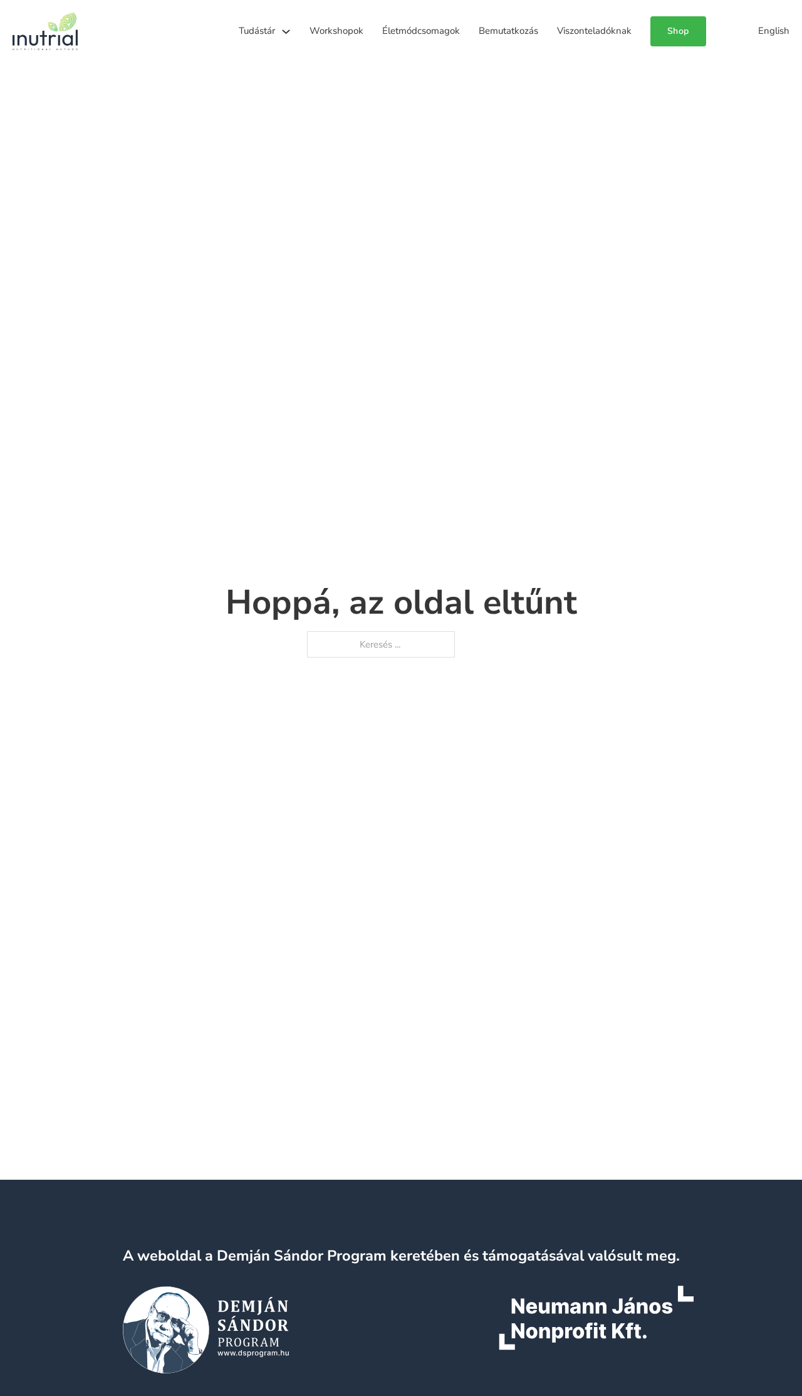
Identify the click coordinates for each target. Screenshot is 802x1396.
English (773, 30)
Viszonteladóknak (594, 30)
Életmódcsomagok (421, 30)
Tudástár (257, 30)
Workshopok (336, 30)
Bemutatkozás (508, 30)
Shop (678, 31)
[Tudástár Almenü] (286, 31)
